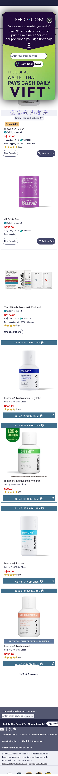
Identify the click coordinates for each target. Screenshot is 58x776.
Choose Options (12, 333)
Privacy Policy (8, 764)
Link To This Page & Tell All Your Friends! (24, 723)
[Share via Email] (2, 730)
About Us (6, 735)
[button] (11, 741)
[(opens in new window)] (29, 370)
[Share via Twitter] (10, 730)
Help (15, 735)
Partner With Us (39, 735)
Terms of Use (21, 764)
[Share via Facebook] (6, 729)
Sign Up (29, 716)
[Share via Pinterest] (14, 730)
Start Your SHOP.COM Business (17, 748)
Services (52, 735)
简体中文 (25, 741)
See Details (9, 154)
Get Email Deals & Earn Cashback (20, 711)
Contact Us (25, 735)
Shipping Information (38, 764)
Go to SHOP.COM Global (21, 416)
